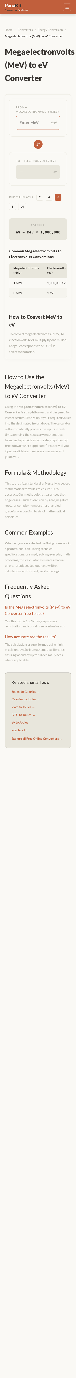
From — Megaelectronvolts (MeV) (37, 109)
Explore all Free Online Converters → (37, 738)
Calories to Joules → (26, 699)
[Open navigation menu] (67, 7)
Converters (25, 30)
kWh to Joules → (23, 707)
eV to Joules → (22, 722)
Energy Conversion (50, 30)
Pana (13, 5)
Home (9, 30)
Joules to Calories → (26, 691)
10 (22, 206)
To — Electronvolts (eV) (36, 161)
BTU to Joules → (23, 715)
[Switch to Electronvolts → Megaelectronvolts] (38, 144)
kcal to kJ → (20, 730)
